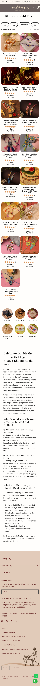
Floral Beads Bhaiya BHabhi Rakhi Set (10, 223)
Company (6, 559)
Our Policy (6, 565)
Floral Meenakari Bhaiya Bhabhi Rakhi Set (29, 122)
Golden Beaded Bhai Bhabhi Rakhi (10, 55)
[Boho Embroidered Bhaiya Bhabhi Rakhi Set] (10, 245)
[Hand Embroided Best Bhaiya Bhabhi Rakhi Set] (29, 143)
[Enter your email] (37, 592)
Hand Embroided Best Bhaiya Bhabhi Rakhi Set (29, 155)
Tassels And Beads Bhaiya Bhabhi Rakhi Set (10, 155)
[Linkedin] (18, 621)
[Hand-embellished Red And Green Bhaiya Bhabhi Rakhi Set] (29, 176)
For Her (14, 24)
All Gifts (35, 24)
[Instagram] (8, 621)
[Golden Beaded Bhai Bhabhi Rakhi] (10, 42)
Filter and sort (9, 30)
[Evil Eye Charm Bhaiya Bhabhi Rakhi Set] (29, 42)
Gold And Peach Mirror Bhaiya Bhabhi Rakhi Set (29, 224)
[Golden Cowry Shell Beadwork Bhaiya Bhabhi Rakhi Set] (10, 76)
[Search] (34, 8)
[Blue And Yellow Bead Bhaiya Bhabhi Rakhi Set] (29, 245)
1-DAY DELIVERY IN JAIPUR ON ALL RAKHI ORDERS (20, 2)
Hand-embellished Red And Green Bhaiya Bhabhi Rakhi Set (29, 190)
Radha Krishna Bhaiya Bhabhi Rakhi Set (10, 188)
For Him (5, 24)
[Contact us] (36, 676)
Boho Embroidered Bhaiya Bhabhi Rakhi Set (10, 257)
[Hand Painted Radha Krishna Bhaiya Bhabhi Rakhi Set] (10, 109)
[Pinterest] (13, 621)
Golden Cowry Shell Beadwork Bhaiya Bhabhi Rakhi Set (10, 89)
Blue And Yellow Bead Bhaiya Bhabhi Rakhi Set (29, 257)
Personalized (24, 24)
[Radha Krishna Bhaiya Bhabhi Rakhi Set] (10, 176)
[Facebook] (3, 621)
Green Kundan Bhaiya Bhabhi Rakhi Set (29, 88)
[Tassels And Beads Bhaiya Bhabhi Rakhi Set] (10, 143)
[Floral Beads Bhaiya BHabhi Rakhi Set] (10, 211)
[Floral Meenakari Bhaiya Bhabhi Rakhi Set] (29, 109)
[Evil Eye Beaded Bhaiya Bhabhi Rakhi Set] (10, 278)
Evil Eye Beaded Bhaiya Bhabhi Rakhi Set (10, 291)
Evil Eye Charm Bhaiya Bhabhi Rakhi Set (29, 55)
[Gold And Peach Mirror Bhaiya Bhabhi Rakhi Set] (29, 211)
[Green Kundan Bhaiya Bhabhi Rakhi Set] (29, 76)
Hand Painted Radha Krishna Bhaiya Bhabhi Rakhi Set (10, 122)
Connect (5, 572)
